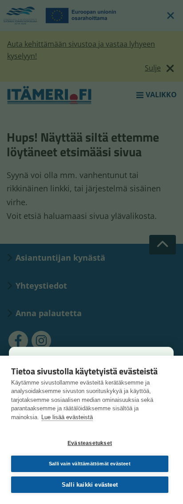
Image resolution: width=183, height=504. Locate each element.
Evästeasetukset (90, 443)
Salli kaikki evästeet (90, 484)
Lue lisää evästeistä (67, 417)
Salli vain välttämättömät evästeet (90, 463)
